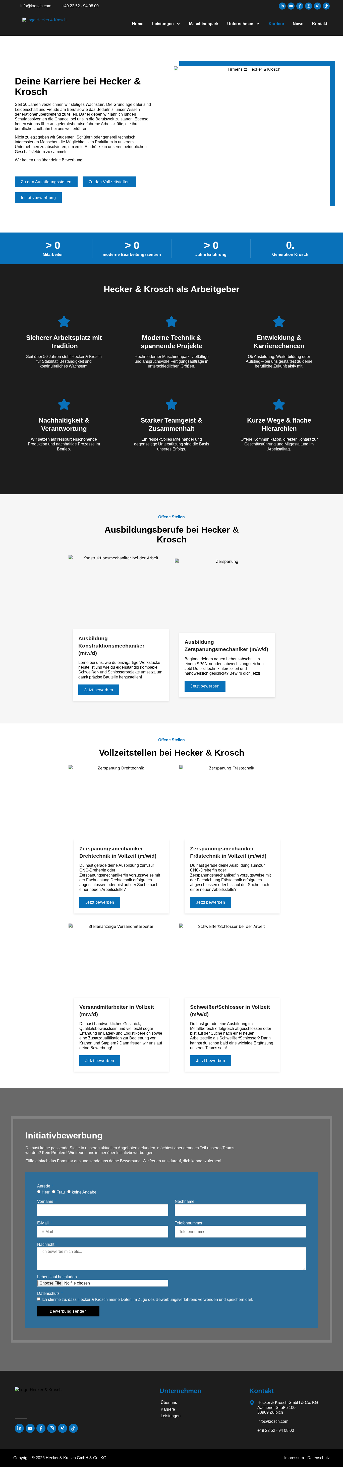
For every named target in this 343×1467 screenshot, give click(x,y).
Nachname (185, 1201)
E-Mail (43, 1223)
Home (137, 24)
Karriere (276, 24)
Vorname (45, 1201)
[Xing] (317, 6)
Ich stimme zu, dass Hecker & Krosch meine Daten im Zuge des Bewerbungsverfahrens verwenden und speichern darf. (147, 1299)
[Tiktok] (326, 6)
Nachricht (46, 1244)
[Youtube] (291, 6)
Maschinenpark (203, 24)
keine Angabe (84, 1192)
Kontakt (319, 24)
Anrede (44, 1186)
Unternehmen (240, 24)
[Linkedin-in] (282, 6)
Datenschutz (49, 1293)
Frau (60, 1192)
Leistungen (163, 24)
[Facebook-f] (299, 6)
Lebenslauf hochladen (57, 1277)
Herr (45, 1192)
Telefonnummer (188, 1223)
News (298, 24)
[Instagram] (308, 6)
